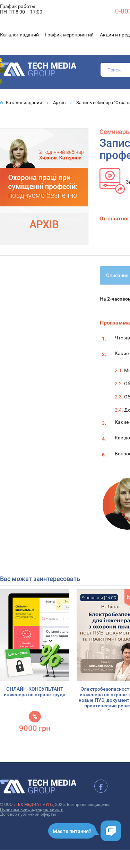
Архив (59, 102)
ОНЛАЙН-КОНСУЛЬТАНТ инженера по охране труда (35, 691)
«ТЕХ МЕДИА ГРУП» (33, 804)
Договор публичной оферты (28, 814)
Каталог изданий (19, 34)
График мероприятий (69, 34)
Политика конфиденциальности (31, 809)
